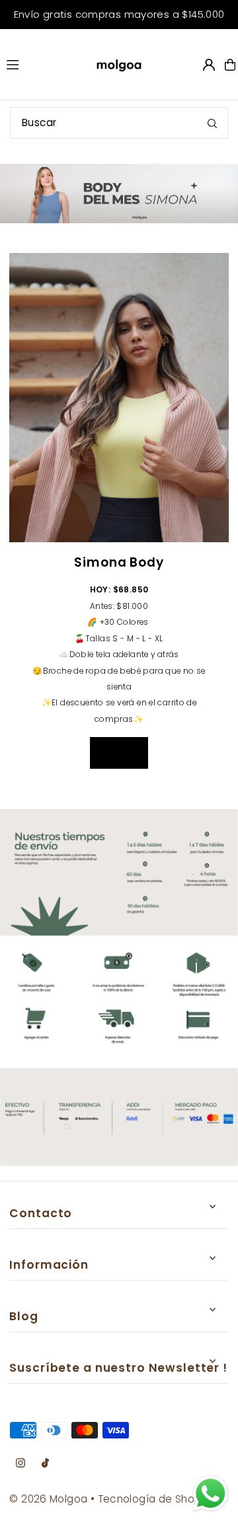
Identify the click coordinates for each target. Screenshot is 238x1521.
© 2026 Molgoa (48, 1499)
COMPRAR (119, 753)
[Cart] (230, 65)
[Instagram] (20, 1463)
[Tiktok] (45, 1463)
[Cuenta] (209, 65)
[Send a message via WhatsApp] (210, 1493)
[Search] (212, 123)
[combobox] (119, 123)
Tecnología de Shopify (155, 1499)
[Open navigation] (39, 64)
